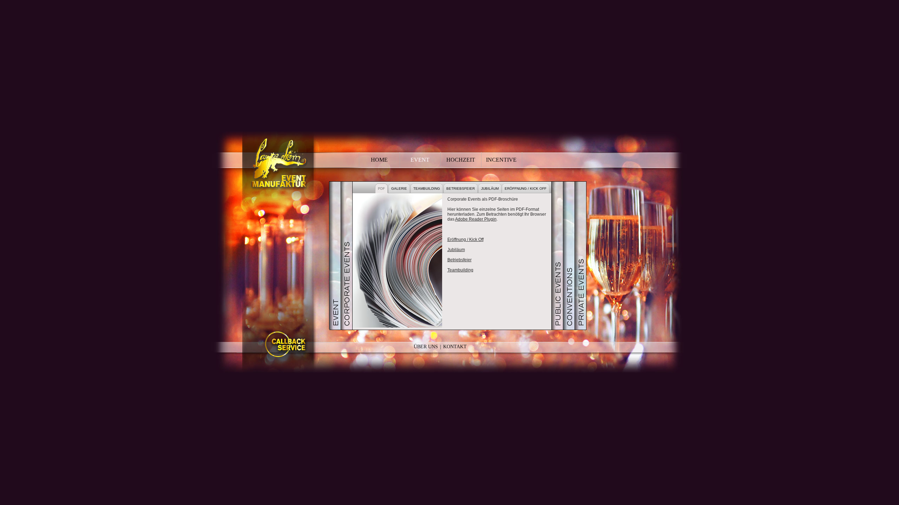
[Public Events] (557, 256)
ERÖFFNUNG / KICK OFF (525, 188)
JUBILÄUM (490, 188)
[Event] (335, 256)
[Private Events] (580, 256)
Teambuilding (460, 270)
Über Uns (426, 346)
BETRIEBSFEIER (460, 188)
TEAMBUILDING (426, 188)
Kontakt (455, 346)
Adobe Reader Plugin (476, 219)
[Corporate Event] (346, 256)
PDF (381, 188)
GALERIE (399, 188)
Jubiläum (456, 249)
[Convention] (569, 256)
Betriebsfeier (459, 259)
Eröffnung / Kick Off (465, 239)
